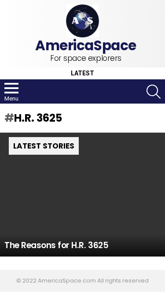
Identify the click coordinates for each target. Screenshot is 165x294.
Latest (82, 73)
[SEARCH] (154, 92)
